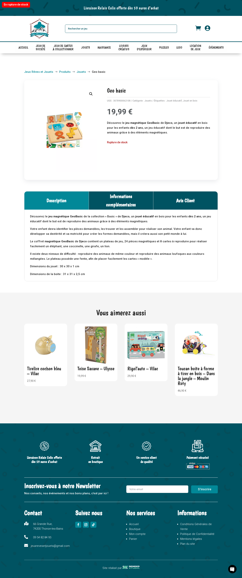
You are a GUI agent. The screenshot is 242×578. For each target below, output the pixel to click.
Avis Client (185, 200)
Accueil (134, 524)
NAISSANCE (104, 47)
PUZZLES (164, 47)
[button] (91, 94)
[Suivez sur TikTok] (93, 525)
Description (56, 200)
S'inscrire (204, 489)
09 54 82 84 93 (42, 537)
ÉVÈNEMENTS (216, 47)
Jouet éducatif (174, 100)
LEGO (179, 47)
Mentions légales (191, 539)
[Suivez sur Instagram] (86, 525)
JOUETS (85, 47)
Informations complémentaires (121, 200)
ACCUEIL (23, 47)
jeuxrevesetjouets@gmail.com (50, 546)
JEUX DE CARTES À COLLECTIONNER (63, 48)
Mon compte (137, 534)
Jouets (148, 100)
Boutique (134, 529)
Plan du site (187, 543)
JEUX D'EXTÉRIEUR (144, 48)
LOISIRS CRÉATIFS (123, 48)
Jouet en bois (190, 100)
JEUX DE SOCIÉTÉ (40, 48)
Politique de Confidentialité (197, 534)
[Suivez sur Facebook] (78, 525)
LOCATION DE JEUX (195, 48)
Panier (133, 539)
